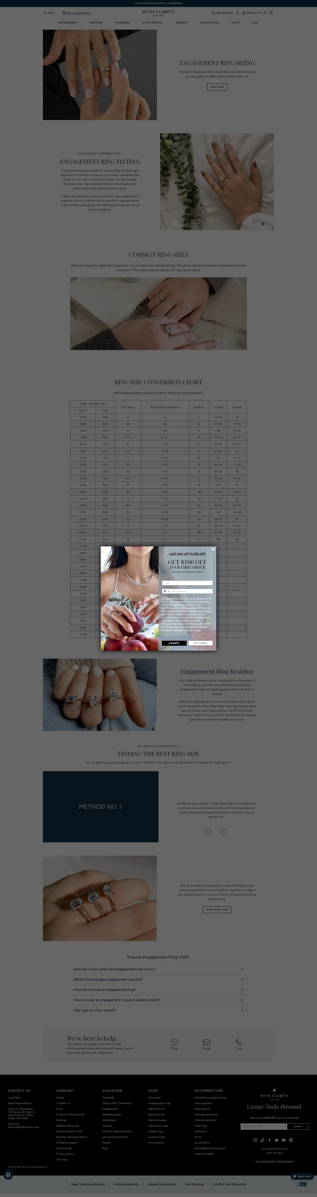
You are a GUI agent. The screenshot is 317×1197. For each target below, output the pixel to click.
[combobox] (166, 591)
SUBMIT (174, 643)
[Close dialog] (213, 549)
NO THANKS (200, 643)
